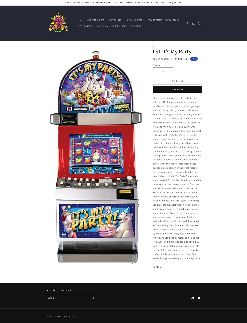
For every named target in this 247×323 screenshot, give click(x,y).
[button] (115, 20)
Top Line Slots (56, 316)
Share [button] (158, 267)
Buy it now (177, 89)
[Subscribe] (93, 298)
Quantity (156, 65)
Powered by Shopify (69, 316)
